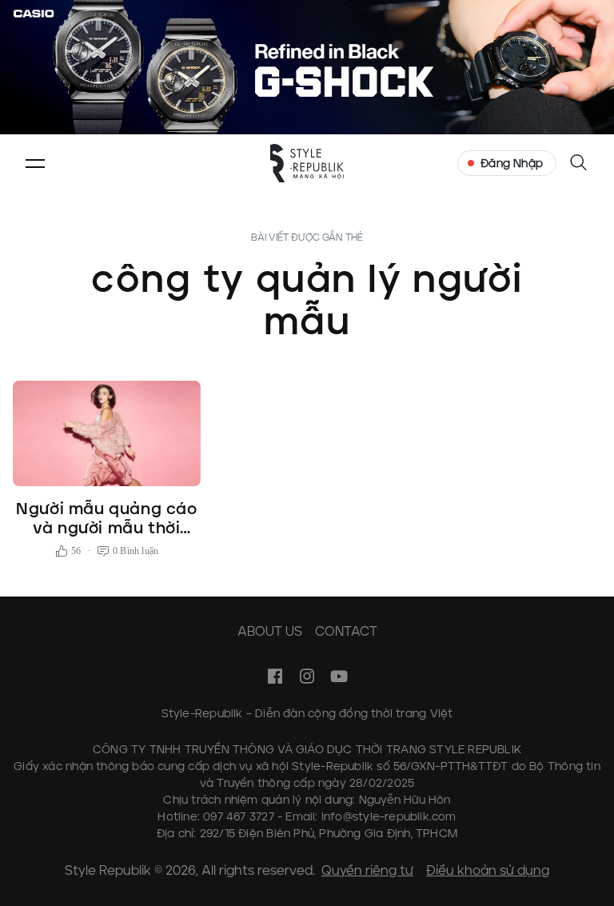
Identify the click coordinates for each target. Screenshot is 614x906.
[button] (35, 163)
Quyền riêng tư (367, 870)
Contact (346, 631)
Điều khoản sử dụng (487, 870)
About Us (269, 631)
